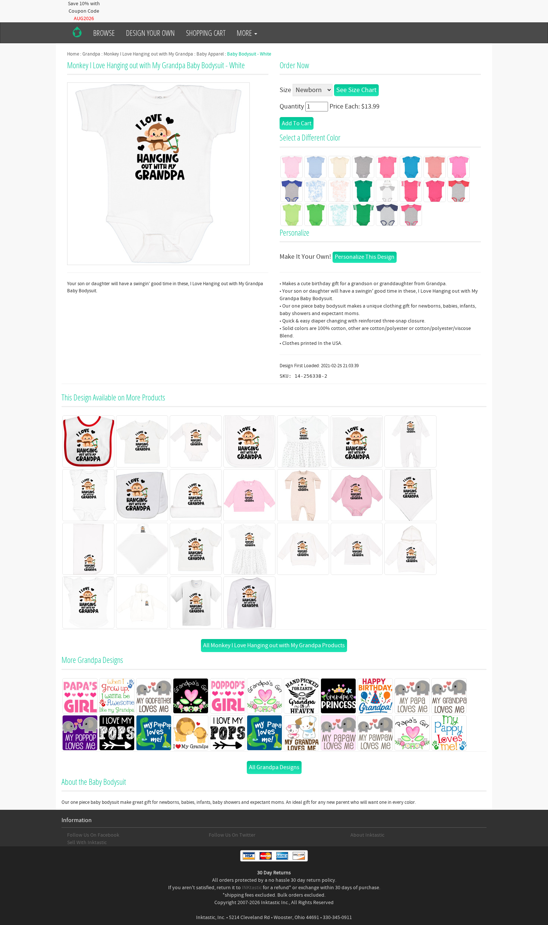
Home (73, 54)
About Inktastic (367, 835)
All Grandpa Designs (274, 767)
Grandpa (91, 54)
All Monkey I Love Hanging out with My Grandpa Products (274, 645)
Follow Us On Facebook (93, 835)
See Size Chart (356, 90)
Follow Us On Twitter (232, 835)
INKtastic (252, 887)
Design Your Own (150, 33)
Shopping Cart (206, 33)
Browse (104, 33)
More (245, 33)
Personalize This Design (364, 257)
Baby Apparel (210, 54)
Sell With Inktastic (87, 842)
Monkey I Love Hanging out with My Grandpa (148, 54)
